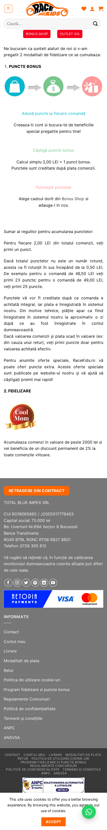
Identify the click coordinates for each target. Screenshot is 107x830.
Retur (9, 670)
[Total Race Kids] (47, 8)
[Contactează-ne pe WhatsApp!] (89, 812)
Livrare (10, 650)
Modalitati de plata (21, 660)
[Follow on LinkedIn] (44, 583)
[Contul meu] (92, 8)
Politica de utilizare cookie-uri (32, 679)
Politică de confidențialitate (29, 708)
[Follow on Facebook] (8, 583)
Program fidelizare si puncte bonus (37, 689)
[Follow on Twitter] (26, 583)
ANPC (9, 727)
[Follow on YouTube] (53, 583)
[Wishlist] (83, 8)
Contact (11, 631)
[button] (8, 9)
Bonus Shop (73, 198)
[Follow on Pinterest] (35, 583)
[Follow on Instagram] (17, 583)
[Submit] (96, 23)
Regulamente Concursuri (27, 698)
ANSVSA (12, 737)
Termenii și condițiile (23, 718)
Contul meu (14, 641)
